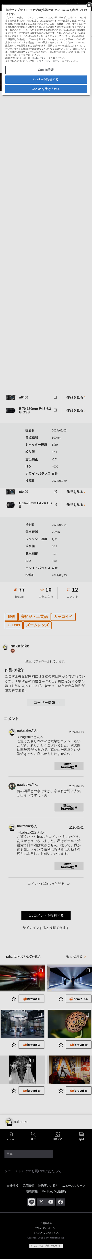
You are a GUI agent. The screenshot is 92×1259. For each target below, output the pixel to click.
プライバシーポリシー (50, 61)
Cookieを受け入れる (46, 89)
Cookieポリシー (40, 58)
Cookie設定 (46, 69)
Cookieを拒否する (46, 79)
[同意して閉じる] (88, 4)
